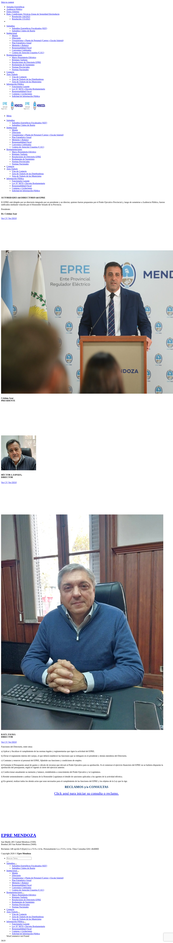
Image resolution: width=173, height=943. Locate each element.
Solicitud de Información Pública (26, 96)
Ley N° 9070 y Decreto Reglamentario (28, 89)
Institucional (11, 33)
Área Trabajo (12, 74)
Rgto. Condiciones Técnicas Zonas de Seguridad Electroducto (32, 14)
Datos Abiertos (12, 12)
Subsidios (10, 26)
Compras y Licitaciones (22, 94)
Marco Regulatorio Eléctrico (24, 57)
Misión (15, 35)
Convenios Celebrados (21, 50)
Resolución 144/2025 (21, 16)
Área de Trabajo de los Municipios (26, 82)
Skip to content (7, 2)
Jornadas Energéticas (15, 7)
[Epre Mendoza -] (23, 111)
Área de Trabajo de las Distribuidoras (28, 79)
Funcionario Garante (20, 86)
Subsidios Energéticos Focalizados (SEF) (29, 28)
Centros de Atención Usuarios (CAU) (28, 52)
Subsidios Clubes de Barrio (23, 31)
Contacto (10, 72)
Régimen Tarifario (19, 60)
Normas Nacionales (20, 69)
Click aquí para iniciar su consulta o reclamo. (86, 793)
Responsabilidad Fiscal (21, 48)
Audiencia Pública (14, 9)
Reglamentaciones (14, 55)
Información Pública (15, 84)
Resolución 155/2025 (21, 19)
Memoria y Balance (20, 45)
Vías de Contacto (19, 77)
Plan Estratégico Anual (21, 43)
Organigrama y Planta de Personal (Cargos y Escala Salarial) (38, 40)
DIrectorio (16, 38)
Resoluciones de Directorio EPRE (26, 62)
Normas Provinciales (21, 67)
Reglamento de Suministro (23, 65)
